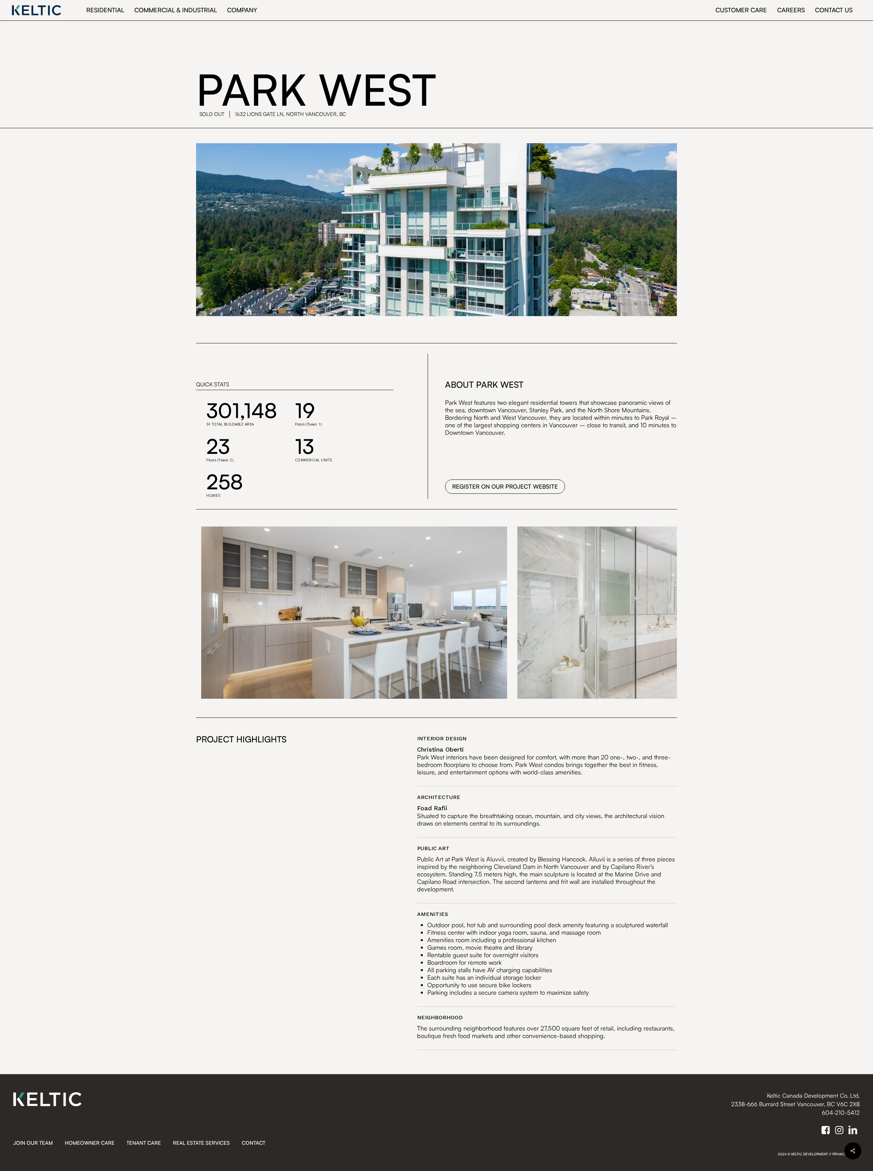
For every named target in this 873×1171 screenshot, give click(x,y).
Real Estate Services (201, 1143)
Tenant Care (144, 1143)
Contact (253, 1143)
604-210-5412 (841, 1112)
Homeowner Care (90, 1143)
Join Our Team (33, 1143)
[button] (505, 486)
